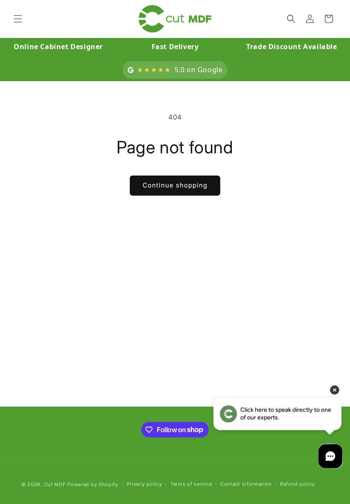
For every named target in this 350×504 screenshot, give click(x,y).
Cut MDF (55, 484)
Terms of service (191, 484)
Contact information (245, 484)
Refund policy (297, 484)
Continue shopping (175, 185)
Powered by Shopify (92, 484)
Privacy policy (144, 484)
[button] (18, 18)
